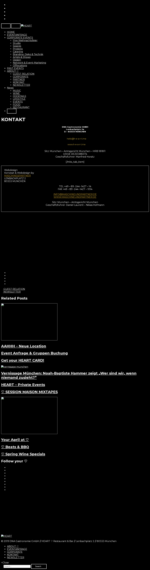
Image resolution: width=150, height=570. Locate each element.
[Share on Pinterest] (8, 281)
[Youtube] (8, 15)
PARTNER (19, 79)
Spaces (17, 46)
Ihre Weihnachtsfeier (25, 40)
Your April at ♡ (15, 440)
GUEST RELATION (23, 73)
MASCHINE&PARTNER (17, 175)
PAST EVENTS (15, 68)
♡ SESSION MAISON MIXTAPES (29, 392)
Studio (17, 43)
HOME (11, 32)
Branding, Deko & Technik (28, 54)
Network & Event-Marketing (29, 62)
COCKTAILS (19, 96)
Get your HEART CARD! (22, 360)
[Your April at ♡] (29, 433)
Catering (18, 51)
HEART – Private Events (23, 385)
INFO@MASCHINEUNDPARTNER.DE (75, 194)
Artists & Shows (21, 57)
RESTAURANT (21, 107)
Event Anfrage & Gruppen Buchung (34, 353)
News (10, 87)
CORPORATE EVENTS (20, 37)
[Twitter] (8, 8)
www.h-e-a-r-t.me (77, 144)
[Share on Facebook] (8, 272)
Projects (18, 48)
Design (17, 60)
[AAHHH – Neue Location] (29, 339)
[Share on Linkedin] (8, 284)
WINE (16, 93)
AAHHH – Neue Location (23, 346)
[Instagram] (8, 19)
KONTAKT (18, 82)
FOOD (16, 104)
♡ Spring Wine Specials (23, 454)
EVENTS (18, 101)
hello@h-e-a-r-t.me (76, 138)
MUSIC (17, 90)
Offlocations (20, 65)
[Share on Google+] (8, 278)
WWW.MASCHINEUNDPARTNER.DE (75, 197)
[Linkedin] (8, 11)
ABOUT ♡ (13, 71)
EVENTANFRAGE (17, 34)
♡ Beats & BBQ (15, 447)
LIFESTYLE (19, 99)
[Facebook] (8, 4)
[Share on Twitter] (8, 275)
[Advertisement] (75, 514)
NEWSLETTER (21, 85)
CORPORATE (20, 76)
